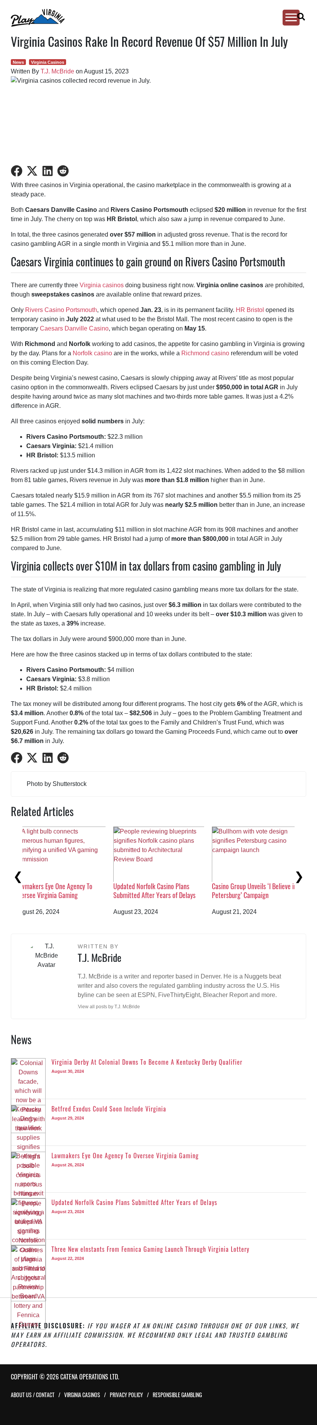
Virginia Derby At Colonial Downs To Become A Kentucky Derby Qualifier (68, 895)
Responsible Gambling (177, 1395)
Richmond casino (205, 353)
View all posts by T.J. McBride (109, 1006)
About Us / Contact (33, 1395)
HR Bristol (250, 310)
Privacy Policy (126, 1395)
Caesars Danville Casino (74, 328)
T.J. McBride (57, 71)
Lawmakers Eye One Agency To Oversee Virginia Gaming (262, 890)
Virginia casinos (102, 285)
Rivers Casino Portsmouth (61, 310)
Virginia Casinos (47, 62)
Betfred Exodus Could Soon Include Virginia (169, 890)
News (18, 62)
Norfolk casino (92, 353)
